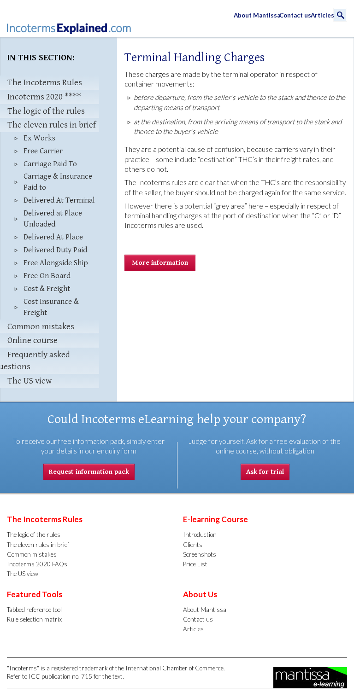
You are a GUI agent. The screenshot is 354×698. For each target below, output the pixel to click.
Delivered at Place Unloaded (53, 219)
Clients (192, 544)
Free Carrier (43, 151)
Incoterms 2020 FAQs (37, 564)
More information (160, 263)
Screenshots (199, 554)
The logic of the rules (33, 534)
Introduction (200, 534)
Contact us (294, 15)
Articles (322, 15)
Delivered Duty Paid (55, 250)
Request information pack (89, 472)
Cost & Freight (47, 288)
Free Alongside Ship (56, 263)
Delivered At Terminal (59, 200)
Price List (195, 564)
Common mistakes (32, 554)
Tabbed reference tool (34, 609)
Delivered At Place (53, 237)
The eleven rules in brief (38, 544)
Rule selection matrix (34, 619)
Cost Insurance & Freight (51, 307)
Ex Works (39, 138)
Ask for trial (265, 472)
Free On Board (47, 275)
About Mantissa (256, 15)
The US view (22, 573)
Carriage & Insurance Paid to (58, 182)
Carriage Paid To (50, 164)
